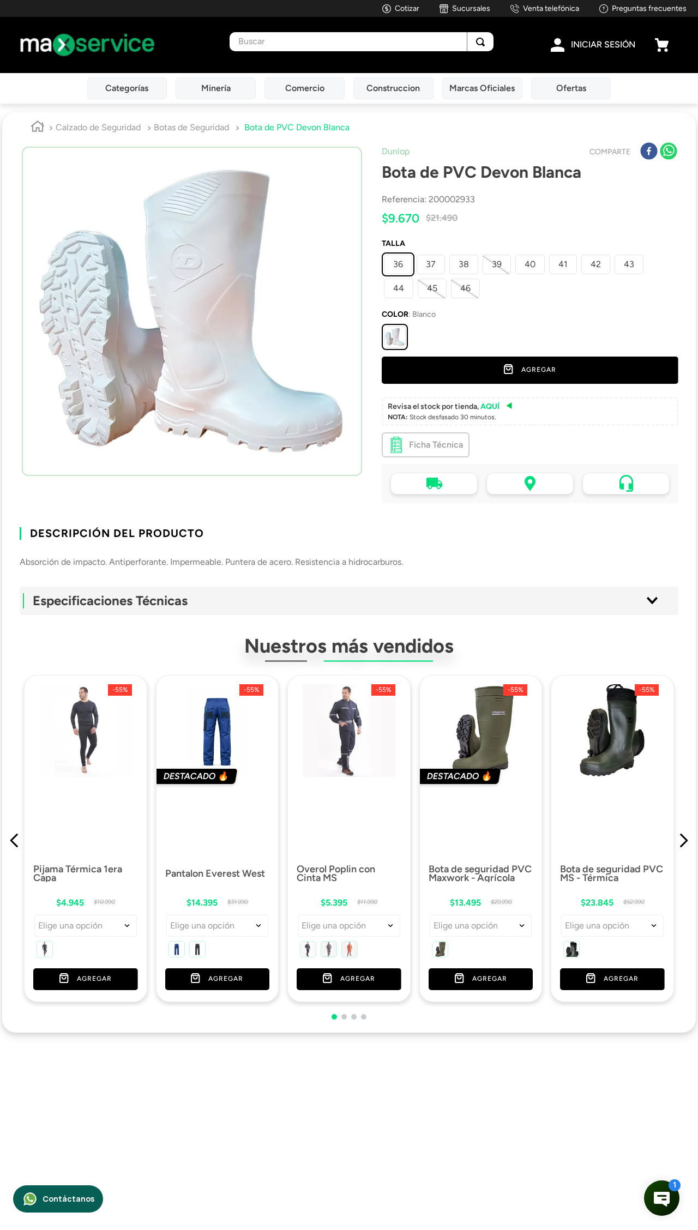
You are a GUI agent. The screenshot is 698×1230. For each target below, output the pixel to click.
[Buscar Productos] (480, 41)
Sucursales (471, 8)
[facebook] (649, 152)
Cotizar (407, 8)
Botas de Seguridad (191, 127)
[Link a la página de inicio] (37, 128)
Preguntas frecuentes (649, 8)
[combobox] (361, 41)
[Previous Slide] (14, 819)
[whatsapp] (668, 152)
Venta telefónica (551, 8)
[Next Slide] (683, 819)
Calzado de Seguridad (98, 127)
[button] (395, 337)
